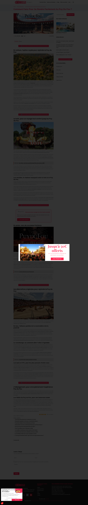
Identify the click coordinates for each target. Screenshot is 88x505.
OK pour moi (17, 499)
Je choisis (6, 499)
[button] (2, 503)
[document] (44, 252)
